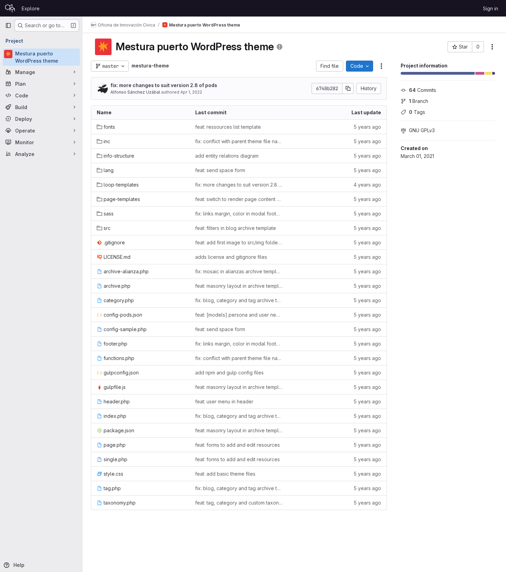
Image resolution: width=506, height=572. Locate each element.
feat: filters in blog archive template (235, 228)
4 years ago (367, 185)
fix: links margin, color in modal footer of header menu (239, 213)
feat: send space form (220, 170)
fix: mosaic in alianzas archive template (239, 271)
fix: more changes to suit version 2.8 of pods (163, 85)
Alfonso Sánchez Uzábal (135, 92)
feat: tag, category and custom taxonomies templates (239, 503)
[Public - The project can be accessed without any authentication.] (279, 47)
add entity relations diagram (227, 156)
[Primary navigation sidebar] (8, 25)
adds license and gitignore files (231, 257)
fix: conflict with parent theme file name (239, 141)
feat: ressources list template (228, 127)
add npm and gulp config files (229, 372)
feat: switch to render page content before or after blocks (239, 199)
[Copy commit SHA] (348, 88)
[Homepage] (10, 8)
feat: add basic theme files (225, 474)
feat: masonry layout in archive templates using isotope (239, 286)
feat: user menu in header (224, 401)
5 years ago (367, 127)
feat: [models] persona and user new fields (239, 315)
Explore (31, 8)
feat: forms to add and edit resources (237, 445)
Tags (417, 112)
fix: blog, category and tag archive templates (239, 300)
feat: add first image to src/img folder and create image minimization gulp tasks (239, 242)
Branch (418, 101)
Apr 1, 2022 (191, 92)
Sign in (490, 8)
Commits (422, 90)
